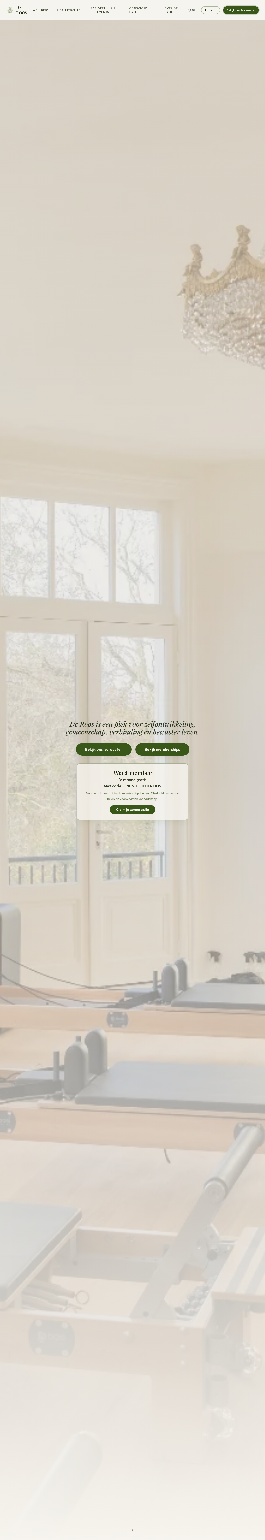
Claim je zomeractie (132, 809)
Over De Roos (171, 10)
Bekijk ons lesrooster (241, 10)
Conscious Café (138, 10)
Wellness (41, 10)
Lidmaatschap (69, 10)
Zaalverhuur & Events (103, 10)
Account (210, 10)
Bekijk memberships (162, 749)
